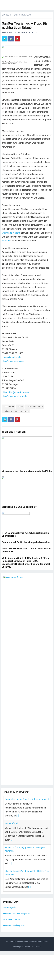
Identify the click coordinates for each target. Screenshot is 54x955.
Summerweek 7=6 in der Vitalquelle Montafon (26, 542)
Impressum (36, 947)
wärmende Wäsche (11, 233)
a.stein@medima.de (11, 357)
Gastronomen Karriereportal (16, 913)
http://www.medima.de (13, 361)
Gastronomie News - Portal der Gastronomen (30, 942)
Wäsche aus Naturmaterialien (16, 411)
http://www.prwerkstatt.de (14, 396)
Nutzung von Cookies (21, 947)
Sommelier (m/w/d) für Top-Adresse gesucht (27, 799)
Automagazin (9, 907)
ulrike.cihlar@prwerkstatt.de (15, 392)
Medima (6, 240)
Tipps (20, 406)
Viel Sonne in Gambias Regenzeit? (20, 507)
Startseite (6, 15)
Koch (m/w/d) (11, 823)
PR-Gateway (7, 32)
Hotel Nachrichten (11, 919)
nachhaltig (9, 406)
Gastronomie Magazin (14, 925)
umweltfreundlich (35, 406)
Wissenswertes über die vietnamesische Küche (27, 471)
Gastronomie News (22, 15)
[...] (17, 815)
